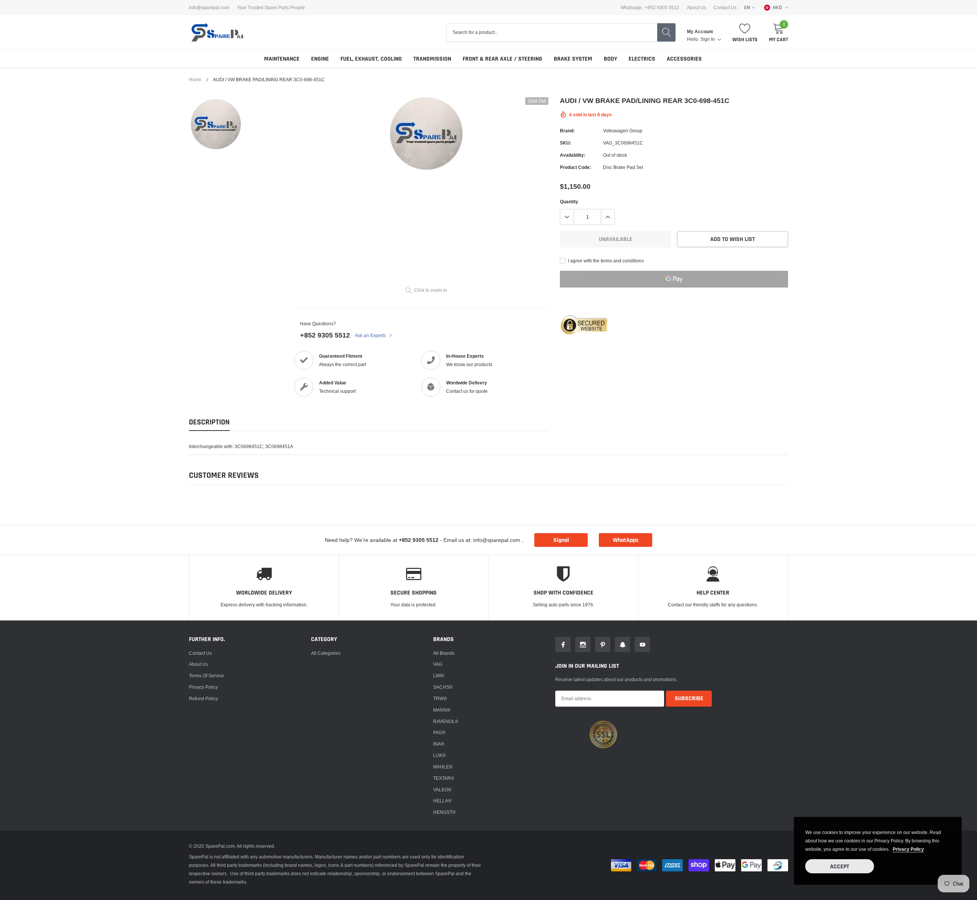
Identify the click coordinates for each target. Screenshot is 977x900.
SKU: (565, 143)
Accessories (684, 59)
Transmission (432, 59)
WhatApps (625, 540)
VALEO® (442, 789)
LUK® (439, 755)
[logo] (217, 32)
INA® (438, 744)
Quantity (569, 201)
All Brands (444, 653)
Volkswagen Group (622, 130)
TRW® (440, 698)
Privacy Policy (203, 687)
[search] (666, 32)
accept (839, 867)
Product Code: (575, 167)
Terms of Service (206, 675)
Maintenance (282, 59)
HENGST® (444, 812)
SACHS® (443, 687)
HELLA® (442, 801)
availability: (572, 155)
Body (610, 59)
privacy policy (908, 849)
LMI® (438, 675)
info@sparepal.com (209, 7)
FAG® (439, 732)
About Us (696, 7)
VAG (437, 664)
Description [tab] (209, 422)
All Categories (325, 653)
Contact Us (725, 7)
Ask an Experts (371, 335)
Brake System (573, 59)
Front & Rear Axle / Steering (502, 59)
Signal (561, 540)
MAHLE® (443, 767)
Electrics (642, 59)
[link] (216, 124)
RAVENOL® (445, 721)
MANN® (441, 710)
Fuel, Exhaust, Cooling (371, 59)
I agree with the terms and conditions (605, 261)
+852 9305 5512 (325, 335)
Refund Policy (203, 698)
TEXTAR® (443, 778)
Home (195, 79)
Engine (320, 59)
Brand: (567, 130)
